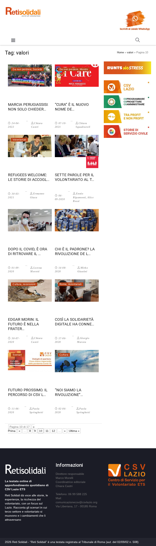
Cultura (17, 284)
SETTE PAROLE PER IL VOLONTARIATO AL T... (74, 177)
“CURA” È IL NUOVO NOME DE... (72, 107)
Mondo (84, 69)
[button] (137, 41)
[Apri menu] (13, 41)
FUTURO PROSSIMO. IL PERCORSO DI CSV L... (28, 392)
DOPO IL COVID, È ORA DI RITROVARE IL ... (27, 251)
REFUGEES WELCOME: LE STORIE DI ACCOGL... (28, 177)
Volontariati (19, 139)
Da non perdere (22, 69)
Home (120, 52)
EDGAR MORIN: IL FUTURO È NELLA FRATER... (23, 324)
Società (37, 69)
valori (130, 52)
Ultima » (74, 430)
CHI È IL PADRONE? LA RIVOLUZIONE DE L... (75, 251)
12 (53, 430)
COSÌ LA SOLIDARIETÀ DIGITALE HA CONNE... (74, 321)
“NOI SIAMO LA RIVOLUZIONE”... (69, 392)
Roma (63, 284)
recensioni (29, 284)
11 (47, 430)
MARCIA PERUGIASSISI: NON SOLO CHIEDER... (28, 107)
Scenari (17, 354)
